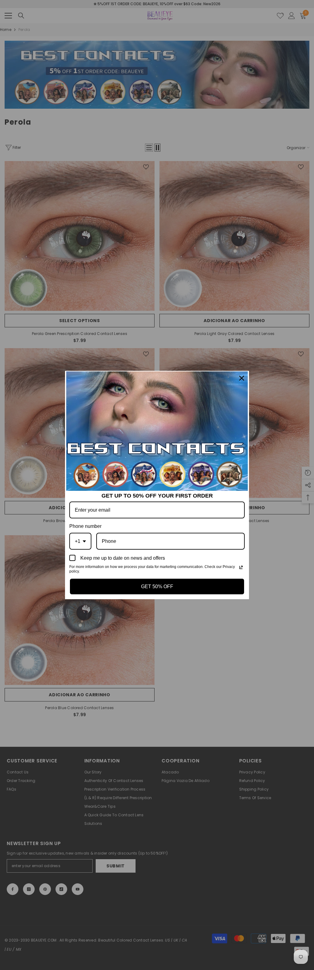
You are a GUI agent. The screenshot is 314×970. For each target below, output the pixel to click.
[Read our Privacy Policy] (241, 567)
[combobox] (80, 541)
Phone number (85, 526)
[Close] (241, 378)
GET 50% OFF (157, 586)
